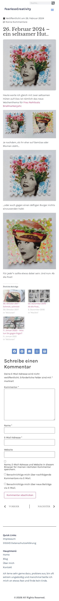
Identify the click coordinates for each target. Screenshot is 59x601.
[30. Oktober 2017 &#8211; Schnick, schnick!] (14, 296)
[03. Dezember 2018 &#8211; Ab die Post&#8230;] (39, 296)
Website (8, 449)
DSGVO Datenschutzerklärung (19, 543)
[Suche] (53, 3)
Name (8, 425)
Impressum (9, 538)
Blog (5, 558)
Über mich (8, 563)
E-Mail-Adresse (13, 437)
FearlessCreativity (18, 9)
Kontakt (7, 567)
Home (6, 554)
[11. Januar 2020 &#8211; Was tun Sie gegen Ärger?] (14, 323)
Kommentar (11, 387)
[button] (52, 10)
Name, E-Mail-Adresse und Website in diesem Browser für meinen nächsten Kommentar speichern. (29, 467)
